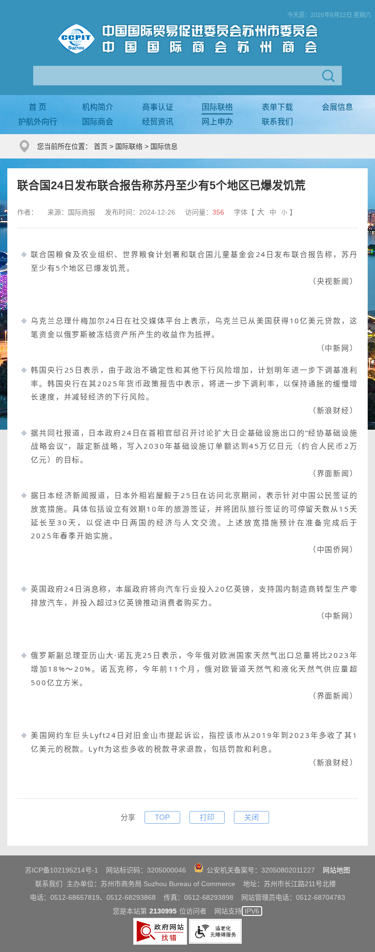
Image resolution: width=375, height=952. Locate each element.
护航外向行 (37, 122)
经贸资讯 (157, 122)
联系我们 (277, 122)
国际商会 (97, 122)
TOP (162, 817)
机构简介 (97, 107)
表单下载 (277, 107)
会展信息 (337, 107)
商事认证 (157, 107)
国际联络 (217, 107)
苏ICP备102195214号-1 (61, 870)
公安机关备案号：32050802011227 (261, 870)
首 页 (37, 107)
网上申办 (217, 122)
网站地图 (336, 870)
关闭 (251, 817)
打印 (207, 817)
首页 (100, 146)
